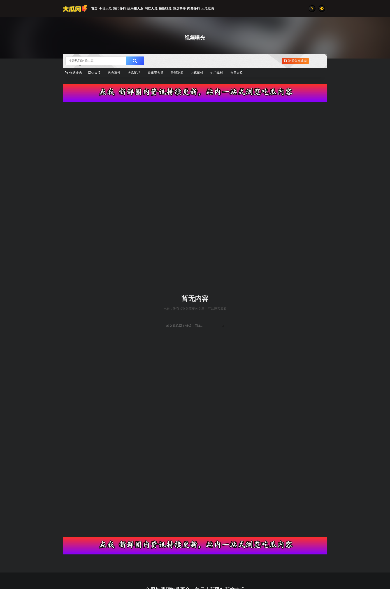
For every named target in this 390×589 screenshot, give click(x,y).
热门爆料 (216, 73)
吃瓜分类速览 (297, 61)
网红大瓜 (94, 73)
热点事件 (114, 73)
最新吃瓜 (177, 73)
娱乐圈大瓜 (155, 73)
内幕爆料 (196, 73)
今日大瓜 (236, 73)
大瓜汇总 (134, 73)
